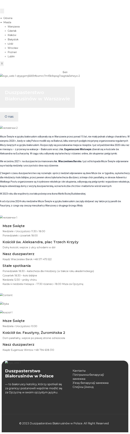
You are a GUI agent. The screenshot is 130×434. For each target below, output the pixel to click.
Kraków (12, 35)
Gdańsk (12, 30)
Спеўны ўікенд (83, 387)
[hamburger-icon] (2, 10)
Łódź (10, 43)
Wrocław (13, 47)
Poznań (12, 52)
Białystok (13, 39)
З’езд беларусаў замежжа (91, 383)
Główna (7, 18)
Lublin (11, 56)
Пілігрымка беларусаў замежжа (88, 376)
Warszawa (14, 26)
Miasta (7, 22)
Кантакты (79, 370)
